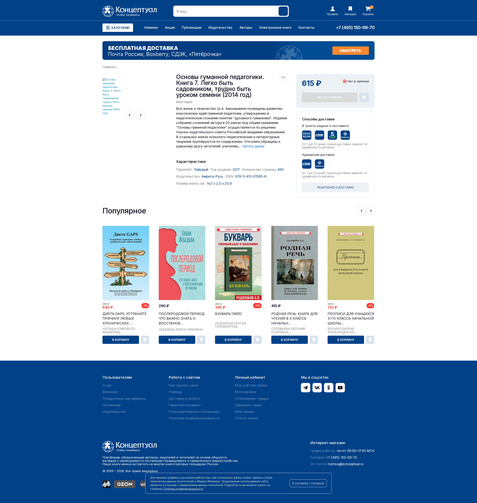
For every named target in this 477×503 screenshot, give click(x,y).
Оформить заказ (248, 405)
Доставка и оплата (184, 398)
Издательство (220, 27)
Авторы (245, 27)
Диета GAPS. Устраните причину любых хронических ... (124, 318)
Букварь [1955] (228, 314)
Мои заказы (244, 412)
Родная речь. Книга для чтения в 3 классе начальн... (294, 318)
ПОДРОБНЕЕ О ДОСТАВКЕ (335, 187)
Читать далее (253, 146)
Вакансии (110, 392)
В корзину (120, 340)
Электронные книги (275, 27)
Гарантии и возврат (185, 405)
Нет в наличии (329, 97)
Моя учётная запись (251, 385)
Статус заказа (246, 418)
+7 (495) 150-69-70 (355, 27)
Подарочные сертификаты (124, 398)
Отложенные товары (252, 398)
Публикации (191, 27)
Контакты (306, 27)
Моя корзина (245, 392)
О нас (107, 385)
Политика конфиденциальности (194, 418)
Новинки (151, 27)
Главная (108, 67)
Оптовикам (111, 405)
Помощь (175, 392)
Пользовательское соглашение (194, 412)
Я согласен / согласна (308, 483)
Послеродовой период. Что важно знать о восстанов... (182, 318)
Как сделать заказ (183, 385)
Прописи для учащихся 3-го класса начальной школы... (351, 318)
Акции (170, 27)
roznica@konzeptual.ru (346, 464)
